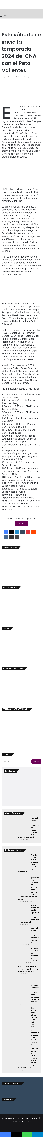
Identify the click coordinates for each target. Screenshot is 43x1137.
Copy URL (21, 523)
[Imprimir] (17, 537)
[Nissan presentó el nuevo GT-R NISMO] (16, 1037)
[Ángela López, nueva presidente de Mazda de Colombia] (16, 861)
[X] (11, 532)
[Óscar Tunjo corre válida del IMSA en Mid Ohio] (16, 1015)
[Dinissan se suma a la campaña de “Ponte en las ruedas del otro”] (10, 973)
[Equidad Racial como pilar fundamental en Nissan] (16, 935)
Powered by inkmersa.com (21, 1122)
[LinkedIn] (17, 532)
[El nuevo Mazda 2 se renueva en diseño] (16, 953)
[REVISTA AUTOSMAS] (21, 11)
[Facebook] (6, 532)
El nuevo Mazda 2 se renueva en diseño (34, 954)
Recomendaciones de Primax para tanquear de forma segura (35, 993)
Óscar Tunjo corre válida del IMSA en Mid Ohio (34, 1015)
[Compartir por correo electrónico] (11, 537)
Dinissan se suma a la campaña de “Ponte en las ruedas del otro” (28, 968)
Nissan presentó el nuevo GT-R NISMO (35, 1035)
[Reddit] (33, 532)
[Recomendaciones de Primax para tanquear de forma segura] (16, 992)
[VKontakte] (6, 537)
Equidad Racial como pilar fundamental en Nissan (35, 935)
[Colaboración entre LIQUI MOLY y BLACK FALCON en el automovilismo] (16, 1055)
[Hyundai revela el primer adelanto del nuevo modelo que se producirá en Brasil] (16, 825)
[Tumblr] (22, 532)
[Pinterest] (28, 532)
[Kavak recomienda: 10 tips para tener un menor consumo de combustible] (16, 911)
